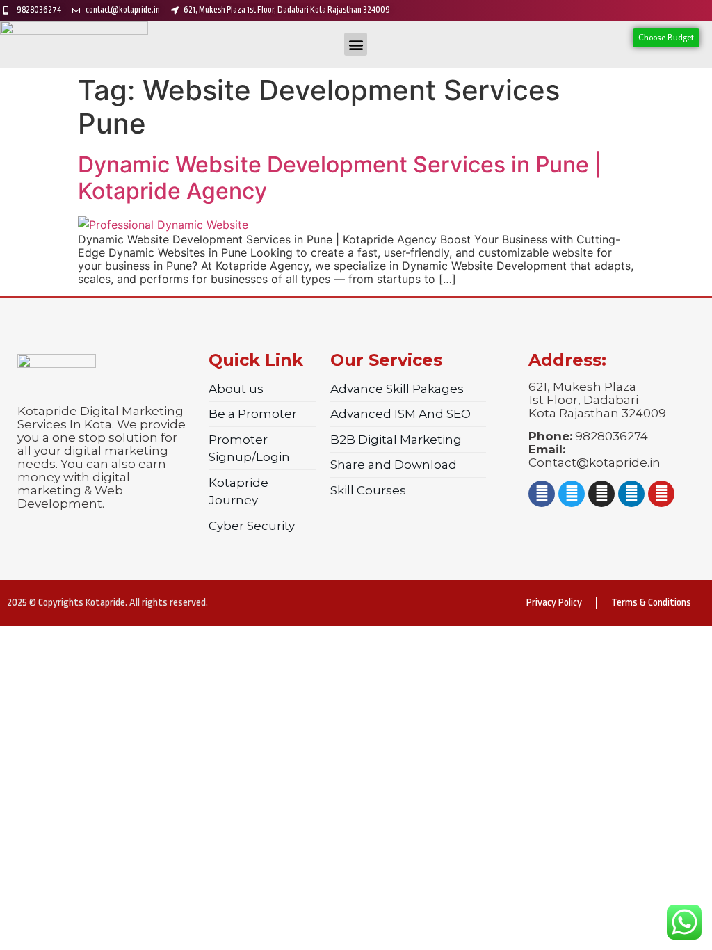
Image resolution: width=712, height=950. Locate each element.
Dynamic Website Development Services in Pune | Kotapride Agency (340, 177)
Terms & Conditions (651, 603)
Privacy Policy (554, 603)
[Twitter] (571, 494)
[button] (355, 44)
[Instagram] (601, 494)
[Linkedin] (631, 494)
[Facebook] (541, 494)
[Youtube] (661, 494)
